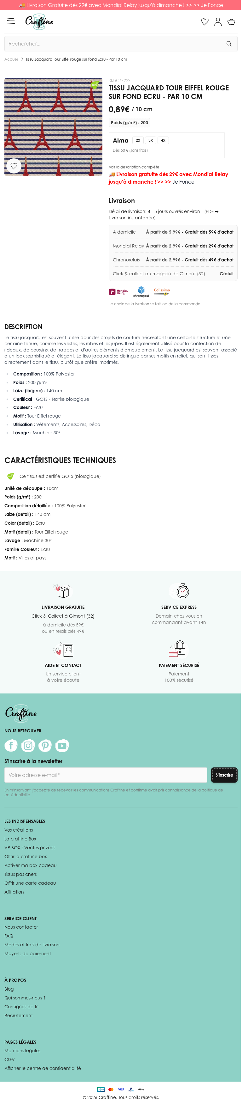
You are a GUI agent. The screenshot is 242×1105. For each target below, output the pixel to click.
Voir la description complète (134, 167)
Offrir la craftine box (25, 856)
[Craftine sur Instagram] (28, 745)
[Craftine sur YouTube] (62, 745)
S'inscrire (224, 775)
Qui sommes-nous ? (25, 997)
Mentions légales (22, 1050)
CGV (9, 1059)
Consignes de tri (21, 1006)
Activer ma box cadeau (30, 865)
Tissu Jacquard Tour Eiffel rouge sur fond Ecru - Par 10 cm (76, 59)
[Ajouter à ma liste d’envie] (13, 166)
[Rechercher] (229, 43)
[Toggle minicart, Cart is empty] (231, 21)
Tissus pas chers (20, 874)
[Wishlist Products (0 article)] (205, 21)
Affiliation (14, 891)
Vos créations (18, 830)
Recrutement (18, 1015)
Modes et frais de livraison (32, 944)
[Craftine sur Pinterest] (45, 745)
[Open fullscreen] (53, 127)
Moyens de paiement (27, 953)
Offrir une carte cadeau (30, 883)
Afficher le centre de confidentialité (42, 1068)
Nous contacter (21, 927)
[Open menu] (11, 20)
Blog (9, 989)
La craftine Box (20, 838)
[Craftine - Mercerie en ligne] (39, 22)
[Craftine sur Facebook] (11, 745)
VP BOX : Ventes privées (29, 847)
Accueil (11, 59)
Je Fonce (212, 5)
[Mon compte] (218, 21)
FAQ (8, 935)
